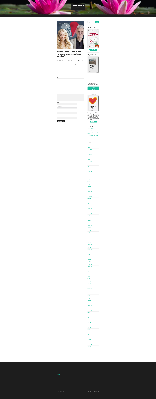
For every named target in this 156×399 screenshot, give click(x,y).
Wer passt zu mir (90, 171)
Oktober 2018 (89, 327)
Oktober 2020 (89, 288)
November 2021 (90, 266)
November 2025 (90, 193)
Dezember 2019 (90, 305)
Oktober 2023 (89, 227)
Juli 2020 (89, 293)
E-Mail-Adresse (59, 106)
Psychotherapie (90, 161)
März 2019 (89, 320)
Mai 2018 (89, 334)
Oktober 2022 (89, 247)
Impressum (58, 376)
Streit (88, 164)
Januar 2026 (89, 189)
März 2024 (89, 220)
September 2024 (90, 213)
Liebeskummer (90, 154)
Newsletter (58, 374)
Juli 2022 (89, 252)
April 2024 (89, 218)
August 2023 (89, 230)
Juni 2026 (89, 181)
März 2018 (89, 337)
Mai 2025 (89, 203)
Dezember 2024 (90, 208)
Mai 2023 (89, 235)
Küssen (89, 152)
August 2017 (89, 349)
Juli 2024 (89, 215)
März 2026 (89, 186)
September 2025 (90, 196)
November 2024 (90, 210)
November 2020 (90, 286)
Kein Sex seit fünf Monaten (91, 137)
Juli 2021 (89, 273)
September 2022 (90, 249)
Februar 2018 (89, 339)
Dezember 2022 (90, 244)
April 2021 (89, 278)
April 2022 (89, 257)
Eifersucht (89, 144)
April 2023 (89, 237)
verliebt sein (89, 169)
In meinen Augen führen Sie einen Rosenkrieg (92, 130)
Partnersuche (60, 77)
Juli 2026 (89, 179)
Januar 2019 (89, 322)
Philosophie (89, 159)
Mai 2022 (89, 256)
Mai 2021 (89, 276)
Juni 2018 (89, 332)
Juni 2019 (89, 315)
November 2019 (90, 307)
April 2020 (89, 298)
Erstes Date (89, 147)
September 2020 (90, 290)
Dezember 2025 (90, 191)
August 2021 (89, 271)
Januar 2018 (89, 341)
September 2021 (90, 269)
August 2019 (89, 312)
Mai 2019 (89, 317)
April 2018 (89, 336)
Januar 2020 (89, 303)
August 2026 (89, 177)
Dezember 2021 (90, 264)
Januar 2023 (89, 242)
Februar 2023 (89, 240)
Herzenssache (78, 6)
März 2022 (89, 259)
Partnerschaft (89, 156)
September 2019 (90, 310)
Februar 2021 (89, 281)
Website (58, 110)
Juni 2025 (89, 201)
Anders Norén (93, 391)
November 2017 (90, 344)
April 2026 (89, 184)
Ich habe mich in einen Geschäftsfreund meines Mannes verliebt (93, 136)
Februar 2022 (89, 261)
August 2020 (89, 291)
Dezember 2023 (90, 225)
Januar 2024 (89, 223)
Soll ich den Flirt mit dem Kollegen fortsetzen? (62, 81)
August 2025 (89, 198)
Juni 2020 (89, 295)
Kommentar (59, 92)
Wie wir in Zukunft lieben (80, 80)
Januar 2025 (89, 206)
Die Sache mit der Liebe (91, 128)
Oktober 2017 (89, 346)
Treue (88, 166)
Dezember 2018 (90, 324)
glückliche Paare (90, 149)
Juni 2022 (89, 254)
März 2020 (89, 300)
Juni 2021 (89, 274)
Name (58, 102)
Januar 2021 (89, 283)
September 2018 (90, 329)
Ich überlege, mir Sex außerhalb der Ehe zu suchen (93, 133)
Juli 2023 (89, 232)
